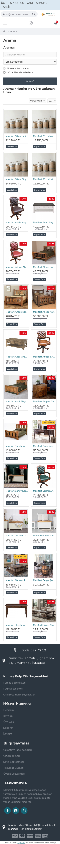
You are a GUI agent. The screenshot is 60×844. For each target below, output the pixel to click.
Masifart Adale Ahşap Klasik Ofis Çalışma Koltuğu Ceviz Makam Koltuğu (17, 222)
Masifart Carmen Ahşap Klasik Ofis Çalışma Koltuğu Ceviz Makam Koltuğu (44, 490)
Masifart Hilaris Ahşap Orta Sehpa (44, 625)
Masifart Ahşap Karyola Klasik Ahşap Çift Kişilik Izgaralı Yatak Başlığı (17, 311)
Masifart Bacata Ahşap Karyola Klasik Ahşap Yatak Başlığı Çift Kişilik (17, 446)
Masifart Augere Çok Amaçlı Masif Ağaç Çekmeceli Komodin (44, 401)
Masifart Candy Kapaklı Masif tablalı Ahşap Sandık (17, 490)
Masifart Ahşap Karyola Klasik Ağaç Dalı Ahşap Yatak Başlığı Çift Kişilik (44, 267)
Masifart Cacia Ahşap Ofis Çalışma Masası (44, 446)
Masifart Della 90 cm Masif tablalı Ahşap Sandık (17, 535)
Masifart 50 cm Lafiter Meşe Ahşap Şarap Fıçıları (17, 136)
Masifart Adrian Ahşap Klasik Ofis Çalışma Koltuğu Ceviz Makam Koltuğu (17, 267)
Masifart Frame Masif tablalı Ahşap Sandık (44, 535)
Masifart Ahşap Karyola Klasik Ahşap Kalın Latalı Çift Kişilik (44, 311)
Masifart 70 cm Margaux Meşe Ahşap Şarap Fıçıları (44, 136)
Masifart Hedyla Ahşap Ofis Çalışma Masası (17, 625)
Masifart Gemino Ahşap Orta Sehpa (17, 580)
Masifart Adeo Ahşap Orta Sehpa (44, 222)
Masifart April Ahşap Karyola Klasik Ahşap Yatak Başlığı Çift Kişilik (17, 401)
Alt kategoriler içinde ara (18, 68)
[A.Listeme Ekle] (24, 413)
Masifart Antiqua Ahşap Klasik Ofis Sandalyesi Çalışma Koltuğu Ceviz (44, 356)
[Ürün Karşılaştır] (26, 413)
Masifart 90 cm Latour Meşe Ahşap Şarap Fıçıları (44, 179)
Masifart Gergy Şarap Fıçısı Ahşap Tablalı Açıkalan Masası (44, 580)
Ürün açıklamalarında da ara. (20, 72)
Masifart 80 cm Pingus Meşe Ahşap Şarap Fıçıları (17, 179)
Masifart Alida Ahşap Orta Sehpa (17, 356)
